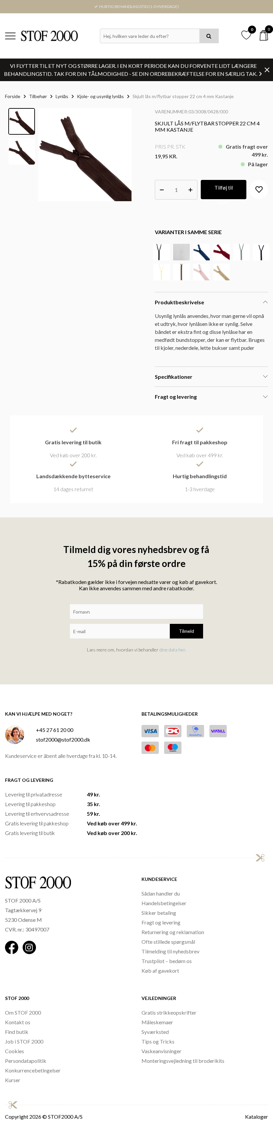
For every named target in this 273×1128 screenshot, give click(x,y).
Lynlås (62, 96)
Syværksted (155, 1032)
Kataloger (256, 1116)
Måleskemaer (157, 1022)
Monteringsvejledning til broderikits (182, 1061)
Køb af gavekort (160, 970)
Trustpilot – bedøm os (166, 961)
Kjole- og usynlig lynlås (100, 96)
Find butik (16, 1032)
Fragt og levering (160, 922)
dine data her (172, 649)
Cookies (14, 1051)
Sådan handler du (160, 893)
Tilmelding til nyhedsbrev (170, 951)
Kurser (12, 1080)
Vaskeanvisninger (161, 1051)
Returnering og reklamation (172, 932)
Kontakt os (17, 1022)
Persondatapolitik (25, 1061)
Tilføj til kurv (223, 191)
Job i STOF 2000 (24, 1041)
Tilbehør (38, 96)
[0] (264, 35)
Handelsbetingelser (163, 903)
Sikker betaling (158, 913)
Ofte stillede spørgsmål (168, 941)
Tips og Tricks (157, 1041)
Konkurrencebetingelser (33, 1070)
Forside (12, 96)
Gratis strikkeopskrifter (168, 1012)
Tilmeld (186, 631)
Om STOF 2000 (23, 1012)
